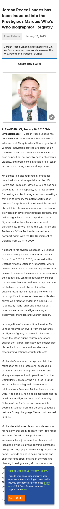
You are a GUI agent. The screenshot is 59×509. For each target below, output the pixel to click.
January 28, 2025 (35, 36)
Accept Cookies (16, 498)
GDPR (24, 489)
